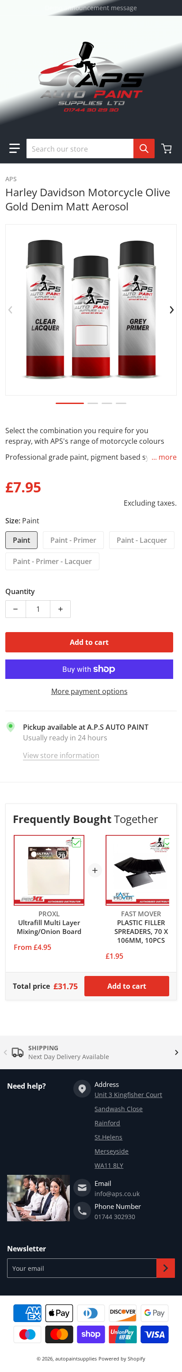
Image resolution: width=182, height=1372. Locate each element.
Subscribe (165, 1268)
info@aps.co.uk (117, 1193)
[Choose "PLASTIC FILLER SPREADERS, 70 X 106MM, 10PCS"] (168, 842)
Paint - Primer (73, 540)
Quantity (20, 591)
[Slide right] (171, 309)
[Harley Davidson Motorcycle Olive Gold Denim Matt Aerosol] (70, 403)
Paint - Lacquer (142, 540)
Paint (21, 540)
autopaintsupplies (76, 1358)
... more (164, 457)
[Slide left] (10, 309)
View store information (61, 755)
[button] (14, 148)
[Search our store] (144, 148)
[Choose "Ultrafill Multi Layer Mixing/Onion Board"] (76, 842)
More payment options (89, 691)
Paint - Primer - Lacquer (52, 561)
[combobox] (87, 148)
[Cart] (167, 148)
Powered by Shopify (122, 1358)
